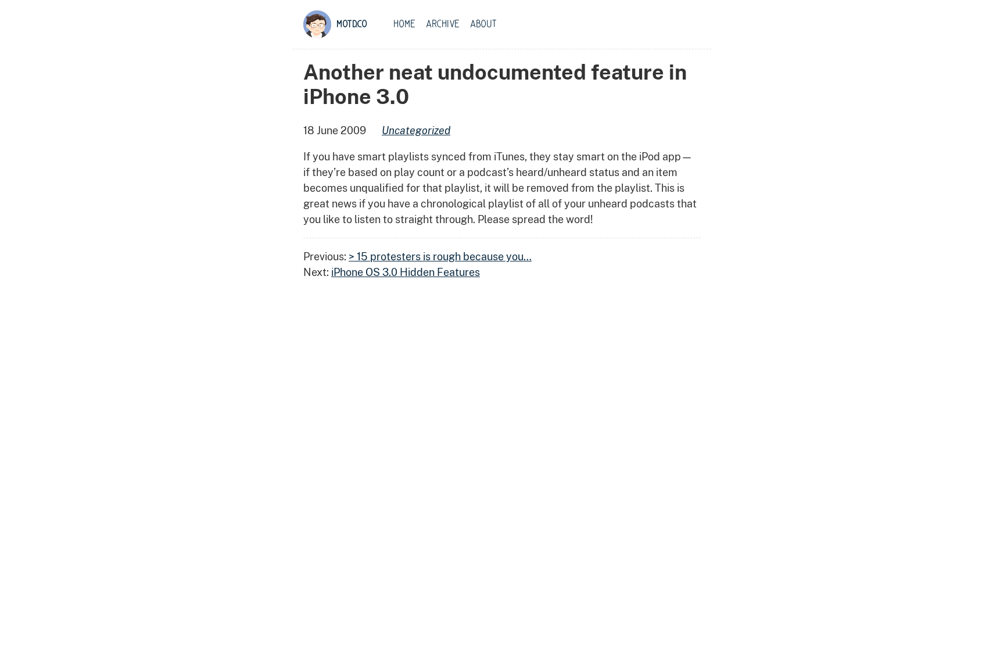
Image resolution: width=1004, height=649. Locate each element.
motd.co (351, 24)
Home (404, 24)
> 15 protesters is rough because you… (440, 256)
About (483, 24)
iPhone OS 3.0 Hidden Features (405, 272)
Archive (443, 24)
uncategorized (416, 130)
